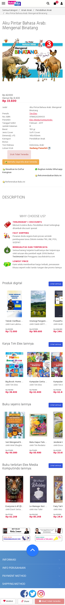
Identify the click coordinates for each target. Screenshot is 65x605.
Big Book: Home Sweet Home (20, 382)
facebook (24, 594)
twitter (32, 594)
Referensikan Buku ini (15, 182)
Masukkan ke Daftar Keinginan (13, 171)
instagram (41, 594)
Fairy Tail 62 (58, 506)
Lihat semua (55, 284)
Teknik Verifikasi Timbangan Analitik (22, 321)
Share (26, 601)
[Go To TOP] (32, 550)
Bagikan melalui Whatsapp (49, 169)
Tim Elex (33, 114)
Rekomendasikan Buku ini (49, 175)
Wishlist (9, 601)
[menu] (3, 3)
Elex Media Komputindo (41, 120)
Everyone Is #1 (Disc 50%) (17, 506)
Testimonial (18, 256)
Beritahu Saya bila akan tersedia (22, 162)
